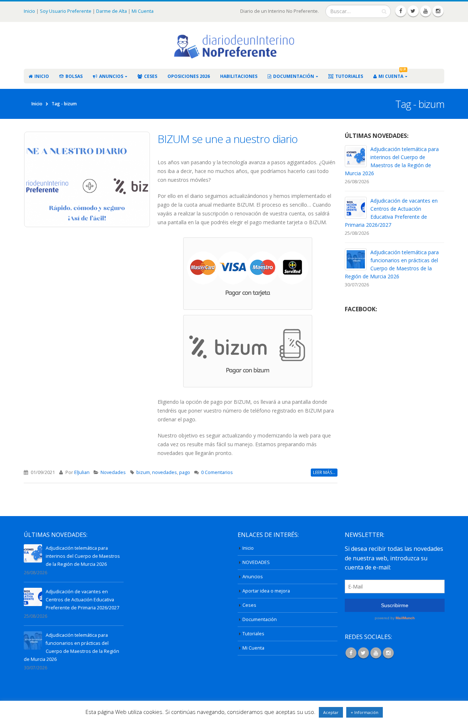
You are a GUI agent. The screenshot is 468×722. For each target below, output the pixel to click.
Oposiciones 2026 (188, 76)
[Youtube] (425, 10)
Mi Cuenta (143, 11)
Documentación (293, 76)
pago (184, 472)
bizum (143, 472)
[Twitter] (413, 10)
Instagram (388, 652)
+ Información (364, 712)
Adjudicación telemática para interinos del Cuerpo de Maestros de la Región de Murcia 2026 (83, 556)
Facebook (351, 652)
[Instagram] (438, 10)
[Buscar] (384, 11)
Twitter (363, 652)
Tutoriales (349, 76)
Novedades (113, 472)
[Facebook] (400, 10)
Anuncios (111, 76)
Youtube (375, 652)
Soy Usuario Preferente (65, 11)
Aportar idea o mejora (266, 591)
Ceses (150, 76)
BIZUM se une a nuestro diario (228, 138)
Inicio (30, 11)
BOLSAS (74, 76)
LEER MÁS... (324, 472)
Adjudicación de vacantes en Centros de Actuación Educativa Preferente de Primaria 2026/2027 (82, 599)
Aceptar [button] (331, 712)
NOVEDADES (256, 562)
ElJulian (82, 472)
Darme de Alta (111, 11)
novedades (164, 472)
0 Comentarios (217, 472)
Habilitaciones (238, 76)
